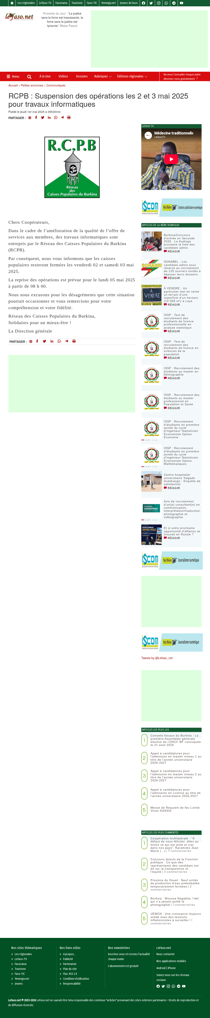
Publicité (68, 959)
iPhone (172, 968)
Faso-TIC (92, 3)
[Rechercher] (29, 77)
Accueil (13, 85)
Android (160, 968)
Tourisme (77, 3)
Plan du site (70, 969)
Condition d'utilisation (76, 979)
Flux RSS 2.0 (70, 974)
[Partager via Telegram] (62, 118)
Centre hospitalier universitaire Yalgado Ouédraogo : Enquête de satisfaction (182, 479)
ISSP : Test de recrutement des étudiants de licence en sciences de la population (181, 348)
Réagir (173, 251)
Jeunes (19, 983)
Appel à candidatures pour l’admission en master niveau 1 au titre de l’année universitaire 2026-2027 (176, 758)
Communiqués (56, 85)
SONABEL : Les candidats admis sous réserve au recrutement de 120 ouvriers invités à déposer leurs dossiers (182, 268)
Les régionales (26, 3)
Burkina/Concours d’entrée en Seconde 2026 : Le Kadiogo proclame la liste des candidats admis (179, 241)
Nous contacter (165, 954)
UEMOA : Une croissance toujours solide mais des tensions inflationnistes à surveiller (176, 917)
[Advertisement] (150, 39)
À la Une (45, 76)
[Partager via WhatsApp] (55, 118)
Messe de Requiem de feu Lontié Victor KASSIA (175, 809)
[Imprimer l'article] (69, 118)
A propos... (69, 954)
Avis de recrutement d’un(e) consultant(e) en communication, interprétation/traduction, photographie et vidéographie (182, 509)
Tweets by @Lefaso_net (157, 658)
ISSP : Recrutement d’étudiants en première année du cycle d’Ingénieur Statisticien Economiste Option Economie (181, 429)
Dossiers (82, 76)
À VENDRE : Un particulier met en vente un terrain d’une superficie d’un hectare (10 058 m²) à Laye (181, 295)
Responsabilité (72, 983)
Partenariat (69, 964)
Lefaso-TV (45, 3)
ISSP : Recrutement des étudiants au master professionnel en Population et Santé (182, 399)
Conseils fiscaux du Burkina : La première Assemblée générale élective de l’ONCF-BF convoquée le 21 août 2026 (176, 740)
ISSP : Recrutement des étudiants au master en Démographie (182, 371)
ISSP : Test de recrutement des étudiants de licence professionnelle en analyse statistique (179, 321)
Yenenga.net (108, 3)
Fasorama (61, 3)
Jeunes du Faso (129, 3)
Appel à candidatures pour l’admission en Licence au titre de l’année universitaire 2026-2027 (176, 793)
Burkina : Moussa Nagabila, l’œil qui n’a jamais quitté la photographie (175, 901)
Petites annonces (32, 85)
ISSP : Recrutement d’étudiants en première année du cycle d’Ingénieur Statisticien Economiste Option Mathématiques (181, 455)
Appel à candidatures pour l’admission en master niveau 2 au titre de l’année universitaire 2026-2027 (176, 775)
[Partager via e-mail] (29, 118)
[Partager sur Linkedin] (49, 118)
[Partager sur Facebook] (36, 118)
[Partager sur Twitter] (42, 118)
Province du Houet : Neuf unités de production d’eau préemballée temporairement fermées (175, 883)
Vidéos (63, 76)
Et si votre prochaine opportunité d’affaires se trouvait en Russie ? (182, 531)
